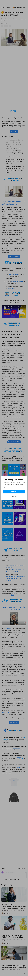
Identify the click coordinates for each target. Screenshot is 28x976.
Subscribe (14, 491)
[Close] (25, 478)
